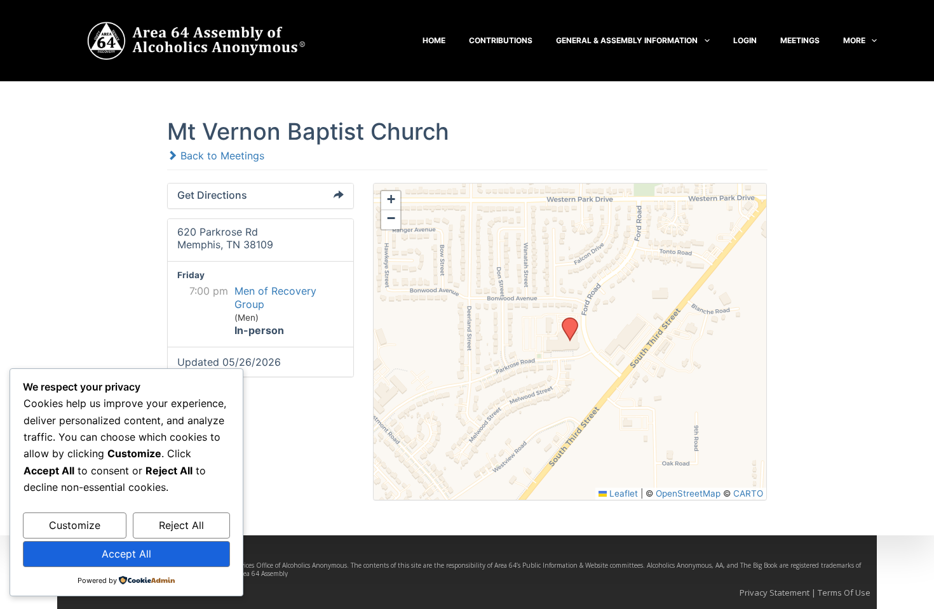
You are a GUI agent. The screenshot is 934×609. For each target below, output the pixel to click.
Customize (74, 525)
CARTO (748, 493)
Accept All (126, 553)
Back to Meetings (220, 155)
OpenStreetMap (688, 493)
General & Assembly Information (627, 40)
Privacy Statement (774, 592)
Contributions (500, 40)
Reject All (181, 525)
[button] (565, 321)
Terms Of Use (844, 592)
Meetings (800, 40)
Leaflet (622, 493)
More (854, 40)
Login (745, 40)
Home (434, 40)
